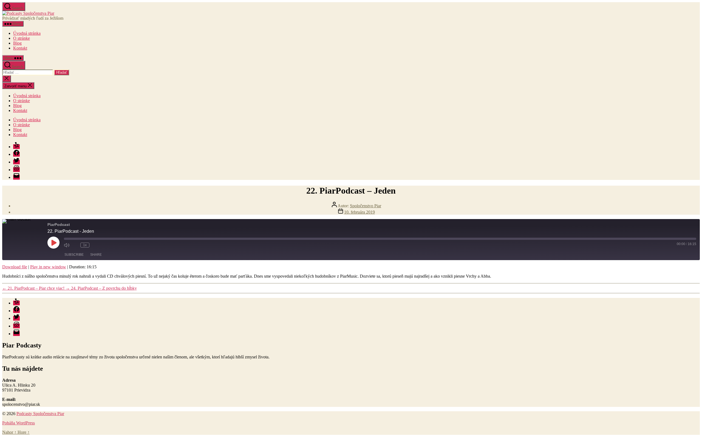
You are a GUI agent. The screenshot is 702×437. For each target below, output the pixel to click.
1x (85, 245)
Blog (17, 43)
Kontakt (20, 48)
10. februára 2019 (359, 212)
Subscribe (74, 255)
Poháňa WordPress (18, 423)
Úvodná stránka (27, 33)
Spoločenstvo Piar (365, 205)
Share (96, 255)
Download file (14, 266)
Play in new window (48, 266)
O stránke (21, 38)
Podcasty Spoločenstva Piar (40, 413)
